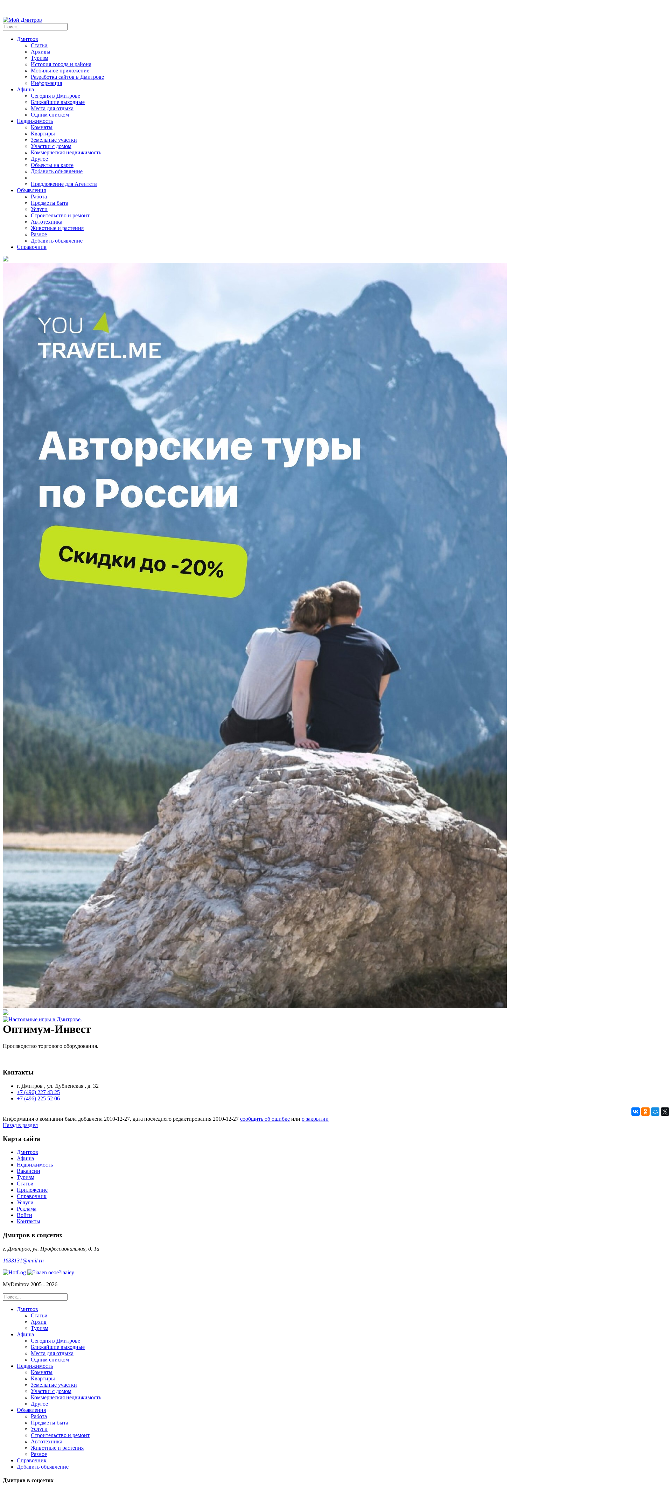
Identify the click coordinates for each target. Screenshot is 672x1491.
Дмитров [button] (27, 39)
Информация (46, 83)
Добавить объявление (57, 171)
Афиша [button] (25, 89)
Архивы (40, 52)
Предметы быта (49, 203)
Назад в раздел (20, 1125)
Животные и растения (57, 228)
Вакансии (28, 1171)
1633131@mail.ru (23, 1261)
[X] (665, 1111)
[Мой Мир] (655, 1111)
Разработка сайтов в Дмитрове (67, 77)
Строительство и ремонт (60, 215)
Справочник (32, 247)
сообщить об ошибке (265, 1119)
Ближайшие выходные (58, 102)
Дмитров (27, 1152)
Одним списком (50, 115)
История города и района (61, 64)
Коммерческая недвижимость (66, 152)
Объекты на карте (52, 165)
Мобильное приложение (60, 71)
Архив (39, 1322)
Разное (39, 234)
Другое (39, 159)
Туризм (39, 58)
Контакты (28, 1221)
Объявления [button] (31, 190)
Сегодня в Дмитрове (55, 96)
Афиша (25, 1158)
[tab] (343, 1318)
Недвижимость (35, 1165)
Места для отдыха (52, 108)
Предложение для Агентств (64, 184)
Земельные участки (54, 140)
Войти (24, 1215)
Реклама (26, 1209)
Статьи (39, 45)
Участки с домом (51, 146)
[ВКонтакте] (635, 1111)
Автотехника (46, 222)
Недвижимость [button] (35, 121)
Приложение (32, 1190)
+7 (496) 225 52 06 (38, 1098)
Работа (39, 197)
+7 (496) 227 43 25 (38, 1092)
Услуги (39, 209)
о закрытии (315, 1119)
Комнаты (41, 127)
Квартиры (43, 133)
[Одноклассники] (645, 1111)
